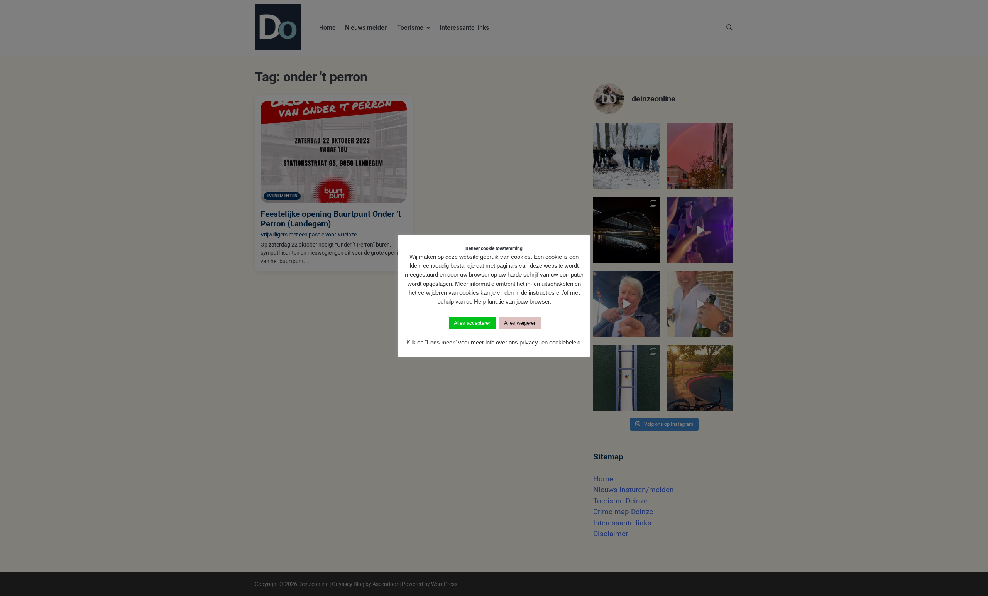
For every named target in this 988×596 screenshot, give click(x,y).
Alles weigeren (520, 323)
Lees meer (441, 342)
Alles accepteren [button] (472, 323)
